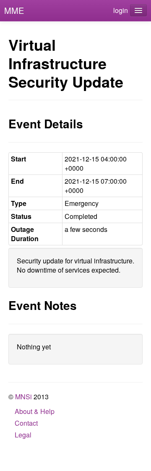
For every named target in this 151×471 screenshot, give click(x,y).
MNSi (23, 396)
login (120, 10)
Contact (26, 423)
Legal (23, 435)
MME (14, 10)
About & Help (35, 411)
